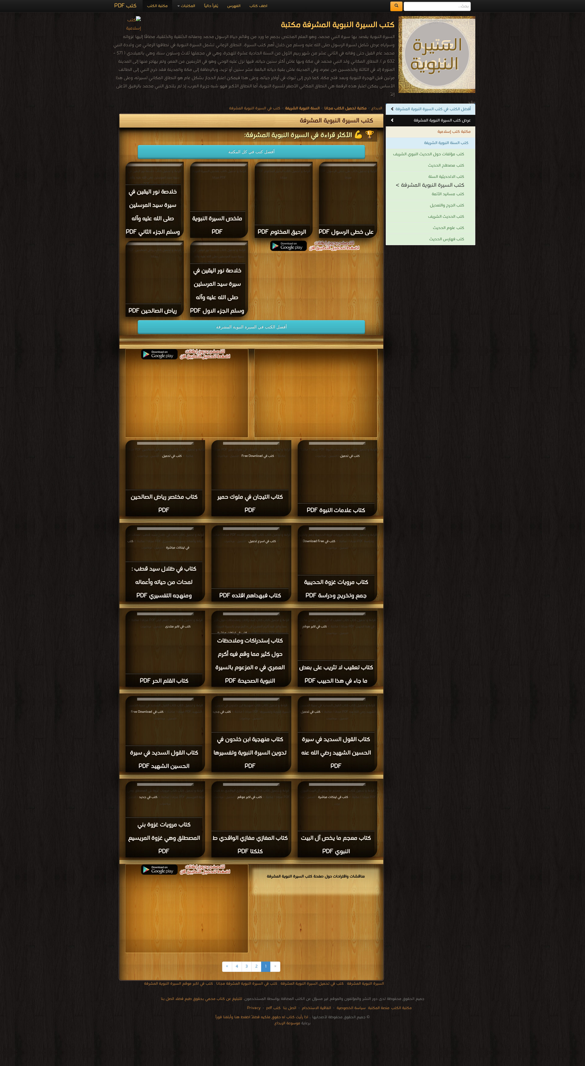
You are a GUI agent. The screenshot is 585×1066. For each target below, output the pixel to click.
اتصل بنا (289, 1007)
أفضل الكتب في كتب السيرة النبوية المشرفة (433, 109)
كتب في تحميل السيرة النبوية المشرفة (312, 983)
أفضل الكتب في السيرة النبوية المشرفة (251, 326)
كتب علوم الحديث (448, 228)
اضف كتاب (258, 5)
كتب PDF (125, 6)
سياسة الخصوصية (351, 1007)
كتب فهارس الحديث (446, 239)
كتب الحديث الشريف (446, 217)
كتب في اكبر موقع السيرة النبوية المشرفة (178, 983)
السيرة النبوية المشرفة (365, 983)
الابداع (376, 108)
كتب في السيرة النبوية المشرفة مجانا (246, 983)
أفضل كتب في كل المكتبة (251, 151)
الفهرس (233, 5)
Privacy (254, 1007)
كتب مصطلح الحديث (446, 165)
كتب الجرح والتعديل (447, 205)
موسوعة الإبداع (287, 1023)
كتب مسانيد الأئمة (448, 194)
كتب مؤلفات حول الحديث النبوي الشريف (428, 154)
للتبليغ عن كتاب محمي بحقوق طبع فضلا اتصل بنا (201, 998)
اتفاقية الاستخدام (316, 1007)
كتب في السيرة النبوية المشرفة (254, 108)
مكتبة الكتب (157, 5)
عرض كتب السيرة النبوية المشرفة (442, 120)
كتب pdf (273, 1007)
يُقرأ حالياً (211, 5)
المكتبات (187, 5)
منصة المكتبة (378, 1007)
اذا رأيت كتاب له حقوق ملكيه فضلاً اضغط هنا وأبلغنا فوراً (261, 1017)
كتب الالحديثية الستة (446, 177)
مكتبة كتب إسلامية (454, 132)
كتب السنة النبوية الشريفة (446, 143)
